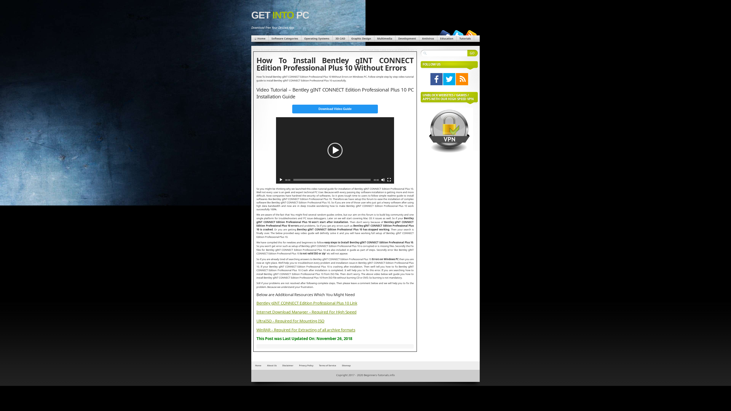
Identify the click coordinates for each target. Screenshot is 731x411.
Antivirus (428, 38)
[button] (335, 150)
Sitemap (346, 365)
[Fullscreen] (389, 180)
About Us (272, 365)
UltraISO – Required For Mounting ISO (290, 320)
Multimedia (384, 38)
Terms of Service (327, 365)
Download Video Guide (335, 109)
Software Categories (284, 38)
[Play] (281, 180)
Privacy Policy (306, 365)
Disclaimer (287, 365)
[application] (335, 150)
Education (446, 38)
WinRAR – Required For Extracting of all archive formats (305, 329)
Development (407, 38)
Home (261, 38)
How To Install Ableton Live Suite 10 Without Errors (281, 49)
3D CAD (340, 38)
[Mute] (383, 180)
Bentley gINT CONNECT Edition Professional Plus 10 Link (306, 303)
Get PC (280, 15)
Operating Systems (316, 38)
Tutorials (465, 38)
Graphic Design (361, 38)
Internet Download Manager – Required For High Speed (306, 312)
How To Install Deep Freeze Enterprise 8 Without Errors (386, 49)
